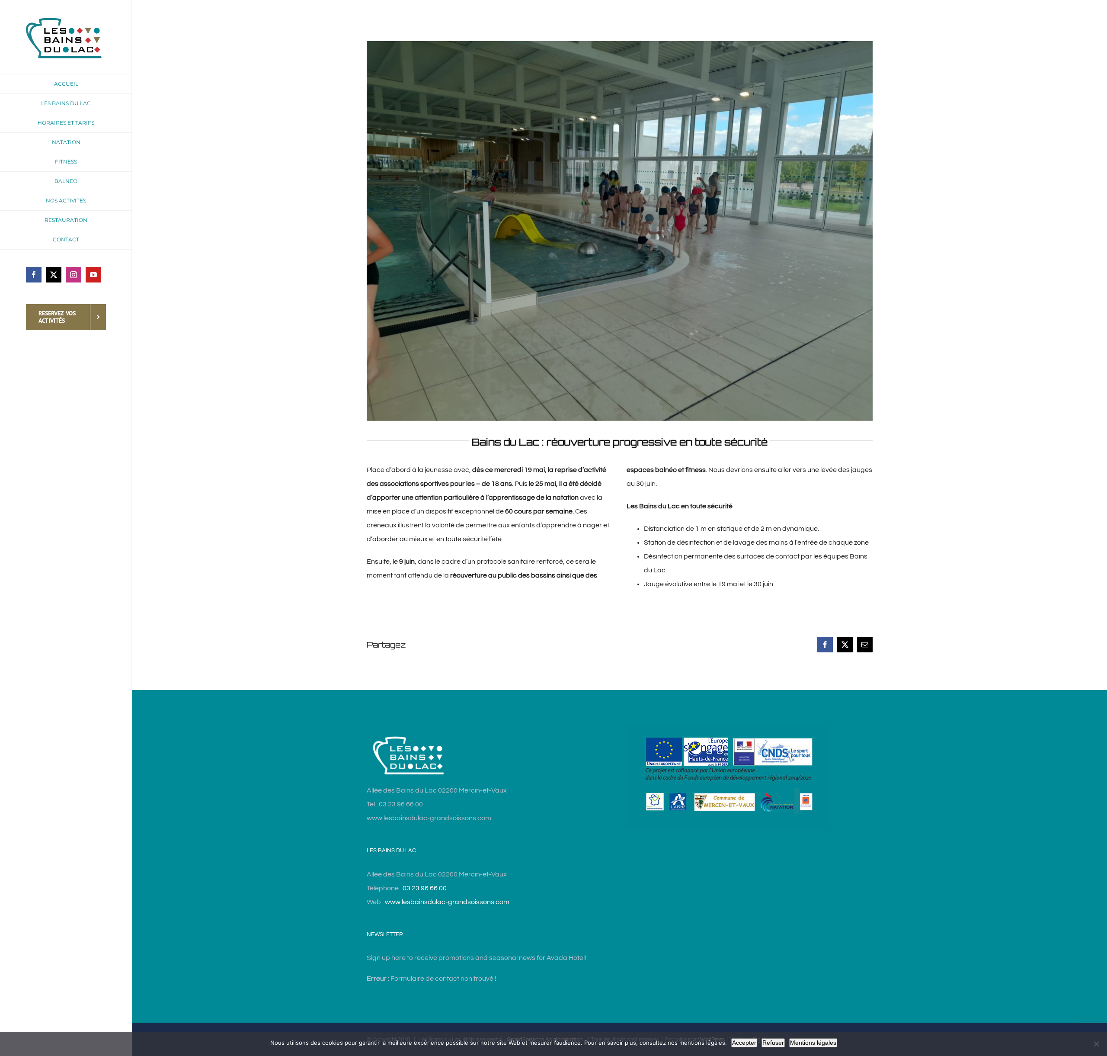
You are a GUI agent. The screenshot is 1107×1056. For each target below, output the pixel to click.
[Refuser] (1096, 1044)
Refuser (773, 1042)
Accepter (744, 1042)
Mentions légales (813, 1042)
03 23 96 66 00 (425, 888)
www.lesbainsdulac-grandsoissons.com (447, 902)
